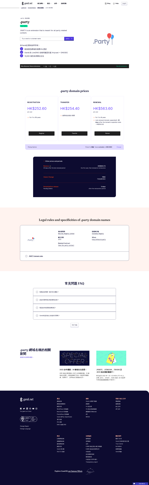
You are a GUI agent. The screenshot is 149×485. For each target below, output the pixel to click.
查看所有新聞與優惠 (26, 357)
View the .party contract (66, 245)
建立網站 (40, 3)
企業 (55, 3)
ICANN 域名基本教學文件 (92, 449)
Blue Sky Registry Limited (66, 233)
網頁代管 (59, 406)
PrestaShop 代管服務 (63, 414)
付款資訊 (88, 451)
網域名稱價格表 (61, 404)
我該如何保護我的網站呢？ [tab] (47, 308)
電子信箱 (59, 419)
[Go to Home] (27, 3)
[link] (21, 409)
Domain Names (32, 7)
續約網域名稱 (60, 444)
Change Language (25, 428)
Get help (74, 325)
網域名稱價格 (41, 7)
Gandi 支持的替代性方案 (122, 441)
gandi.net (23, 7)
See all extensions (121, 66)
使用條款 (88, 441)
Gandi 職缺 (119, 451)
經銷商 (87, 404)
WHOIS (88, 417)
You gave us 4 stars (25, 411)
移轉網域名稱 (60, 441)
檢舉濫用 (88, 438)
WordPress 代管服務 (62, 409)
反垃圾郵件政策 (90, 454)
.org (46, 66)
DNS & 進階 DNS (61, 424)
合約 (87, 444)
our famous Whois (75, 471)
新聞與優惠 (119, 449)
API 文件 (118, 409)
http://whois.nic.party (99, 239)
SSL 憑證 (59, 422)
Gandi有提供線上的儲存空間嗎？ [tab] (49, 315)
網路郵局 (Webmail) (91, 411)
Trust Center (119, 444)
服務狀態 (118, 404)
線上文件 (118, 406)
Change (119, 147)
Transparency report (92, 462)
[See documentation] (50, 166)
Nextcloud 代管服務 (62, 411)
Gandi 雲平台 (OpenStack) (64, 417)
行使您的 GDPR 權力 (91, 459)
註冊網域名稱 (60, 438)
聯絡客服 (118, 401)
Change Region (24, 426)
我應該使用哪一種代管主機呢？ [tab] (49, 292)
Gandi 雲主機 (60, 449)
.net (55, 66)
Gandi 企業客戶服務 (91, 401)
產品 (48, 3)
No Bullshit (119, 446)
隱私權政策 (89, 456)
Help (117, 3)
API (87, 414)
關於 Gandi (119, 438)
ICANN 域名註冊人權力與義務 (94, 446)
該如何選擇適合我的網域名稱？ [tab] (49, 300)
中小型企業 (89, 406)
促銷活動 (63, 3)
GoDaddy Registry (98, 233)
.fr (50, 66)
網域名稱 (59, 401)
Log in (124, 3)
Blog (108, 3)
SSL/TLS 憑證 (60, 451)
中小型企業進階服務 (91, 409)
